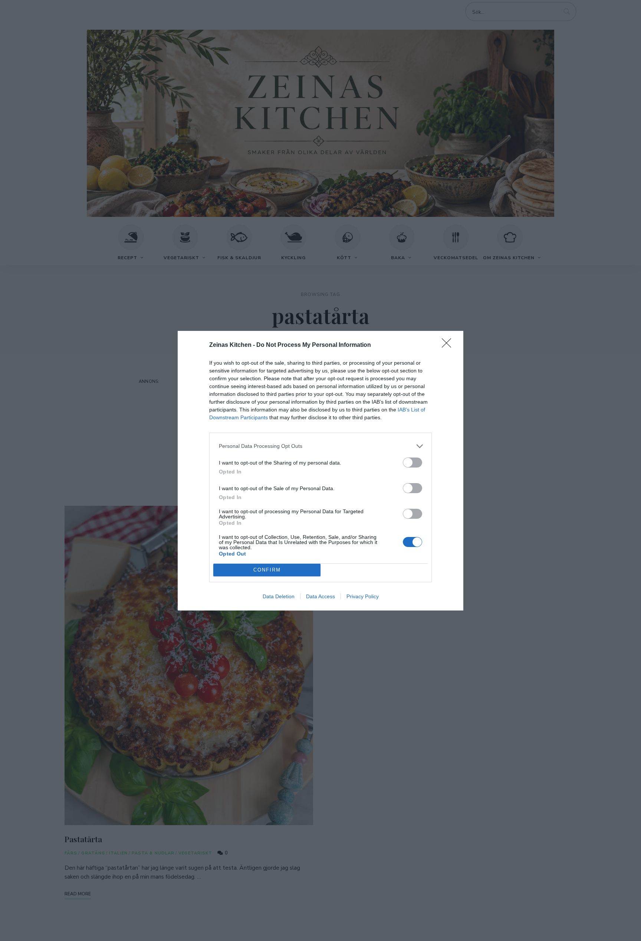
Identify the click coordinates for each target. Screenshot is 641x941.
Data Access (320, 596)
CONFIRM (267, 570)
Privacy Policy (362, 596)
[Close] (449, 345)
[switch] (412, 463)
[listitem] (320, 446)
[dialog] (320, 470)
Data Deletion (279, 596)
